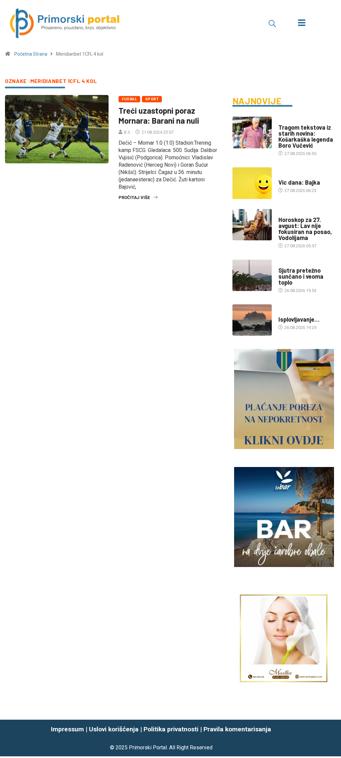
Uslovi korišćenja (114, 729)
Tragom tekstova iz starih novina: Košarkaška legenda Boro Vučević (305, 136)
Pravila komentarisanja (237, 729)
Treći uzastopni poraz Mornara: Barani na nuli (159, 115)
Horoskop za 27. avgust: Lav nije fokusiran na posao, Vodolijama (305, 228)
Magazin (287, 213)
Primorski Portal (148, 747)
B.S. (127, 132)
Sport (152, 99)
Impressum (67, 729)
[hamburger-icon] (301, 23)
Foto (283, 313)
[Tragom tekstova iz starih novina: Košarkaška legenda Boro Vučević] (252, 132)
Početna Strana (30, 54)
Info (282, 264)
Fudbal (129, 99)
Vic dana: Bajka (299, 182)
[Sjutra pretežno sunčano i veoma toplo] (252, 275)
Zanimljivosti (293, 176)
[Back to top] (332, 738)
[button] (272, 23)
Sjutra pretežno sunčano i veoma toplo (300, 276)
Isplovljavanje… (299, 319)
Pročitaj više (134, 197)
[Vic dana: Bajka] (252, 183)
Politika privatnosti (171, 729)
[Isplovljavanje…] (252, 320)
